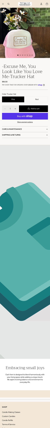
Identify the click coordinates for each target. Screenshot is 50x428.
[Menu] (3, 4)
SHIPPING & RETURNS (11, 135)
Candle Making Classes (11, 412)
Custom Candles (8, 416)
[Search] (8, 4)
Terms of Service (8, 424)
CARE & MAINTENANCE (12, 129)
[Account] (41, 4)
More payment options (25, 122)
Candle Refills (7, 420)
